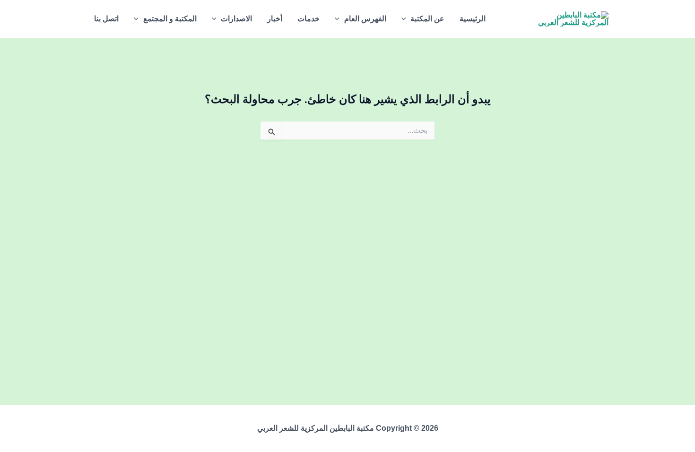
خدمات (308, 19)
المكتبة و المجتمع (170, 19)
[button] (406, 19)
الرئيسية (473, 19)
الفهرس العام (365, 19)
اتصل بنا (106, 19)
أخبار (274, 19)
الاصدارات (236, 19)
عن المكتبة (427, 19)
